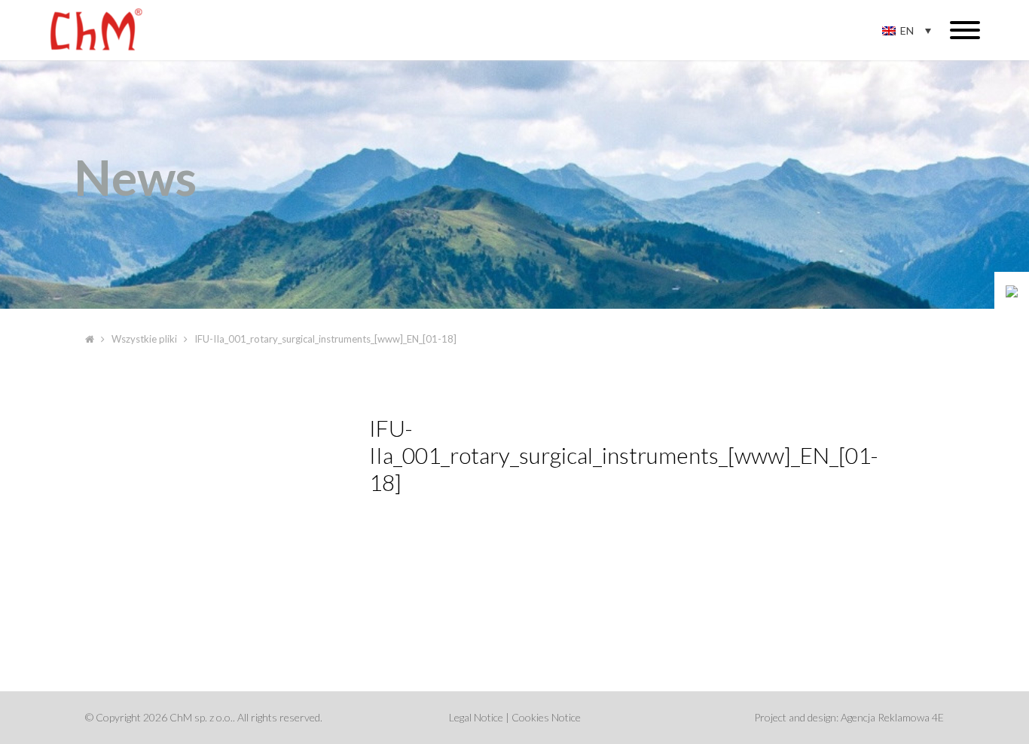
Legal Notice (476, 717)
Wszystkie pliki (144, 339)
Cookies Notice (546, 717)
